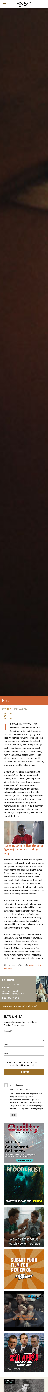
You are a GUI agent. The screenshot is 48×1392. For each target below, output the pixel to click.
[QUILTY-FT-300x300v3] (24, 1124)
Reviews (8, 1382)
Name (6, 1044)
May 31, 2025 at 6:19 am (20, 1089)
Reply (13, 1115)
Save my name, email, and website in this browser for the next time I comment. (22, 1063)
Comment (8, 1030)
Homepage (9, 1380)
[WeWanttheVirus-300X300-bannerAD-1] (24, 1208)
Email (6, 1053)
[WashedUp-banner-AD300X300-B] (24, 1291)
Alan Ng (9, 709)
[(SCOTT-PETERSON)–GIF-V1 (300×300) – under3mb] (24, 1333)
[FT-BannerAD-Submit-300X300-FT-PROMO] (24, 1249)
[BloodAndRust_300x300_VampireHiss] (24, 1166)
